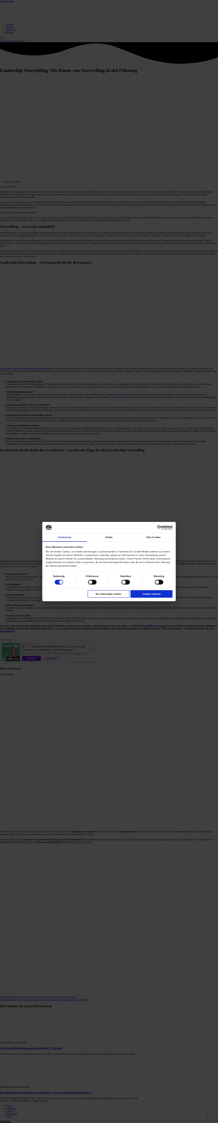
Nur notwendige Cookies (108, 594)
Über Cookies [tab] (153, 537)
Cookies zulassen (151, 594)
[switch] (92, 582)
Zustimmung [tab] (64, 537)
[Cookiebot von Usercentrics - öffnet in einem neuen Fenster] (159, 527)
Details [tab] (109, 537)
